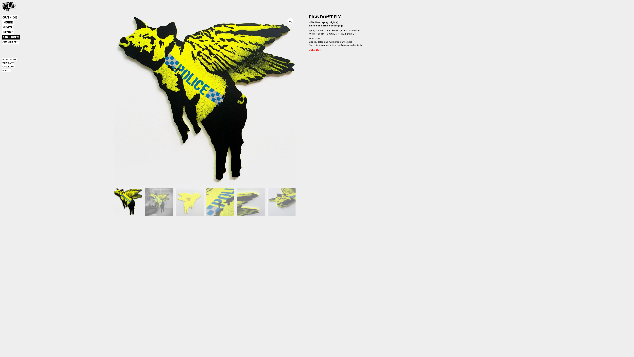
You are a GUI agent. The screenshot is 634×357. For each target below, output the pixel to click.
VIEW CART (8, 63)
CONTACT (10, 42)
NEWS (7, 27)
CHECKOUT (8, 67)
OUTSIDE (9, 17)
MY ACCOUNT (9, 59)
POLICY (6, 70)
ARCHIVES (10, 37)
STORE (8, 32)
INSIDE (7, 22)
